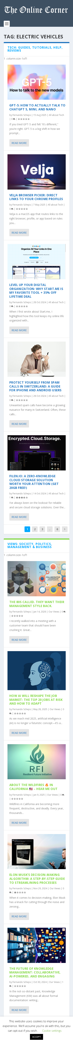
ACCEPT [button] (36, 1036)
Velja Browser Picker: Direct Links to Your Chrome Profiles (36, 197)
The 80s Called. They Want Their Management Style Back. (36, 604)
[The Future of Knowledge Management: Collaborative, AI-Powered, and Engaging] (36, 945)
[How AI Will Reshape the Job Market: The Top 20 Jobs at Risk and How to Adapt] (36, 670)
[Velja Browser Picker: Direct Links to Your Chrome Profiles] (36, 172)
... (50, 529)
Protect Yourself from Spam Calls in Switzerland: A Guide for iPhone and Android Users (35, 386)
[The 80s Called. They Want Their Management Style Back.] (36, 578)
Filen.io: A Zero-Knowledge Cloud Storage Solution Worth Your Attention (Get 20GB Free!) (34, 482)
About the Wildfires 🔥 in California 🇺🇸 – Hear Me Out (33, 787)
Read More (19, 143)
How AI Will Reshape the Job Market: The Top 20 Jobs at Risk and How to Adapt (36, 700)
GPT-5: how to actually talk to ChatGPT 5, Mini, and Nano (37, 107)
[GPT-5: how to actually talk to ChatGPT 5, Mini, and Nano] (36, 82)
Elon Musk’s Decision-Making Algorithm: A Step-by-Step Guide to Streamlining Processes (37, 879)
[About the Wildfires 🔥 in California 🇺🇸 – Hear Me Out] (36, 761)
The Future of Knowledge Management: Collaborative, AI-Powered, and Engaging (35, 973)
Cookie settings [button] (52, 1030)
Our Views (53, 611)
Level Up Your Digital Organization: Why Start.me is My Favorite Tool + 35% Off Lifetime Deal (36, 291)
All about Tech (56, 115)
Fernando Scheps (22, 115)
